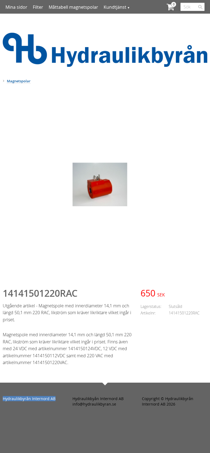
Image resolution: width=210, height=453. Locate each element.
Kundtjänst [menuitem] (115, 7)
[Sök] (200, 7)
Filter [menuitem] (38, 7)
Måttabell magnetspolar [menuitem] (73, 7)
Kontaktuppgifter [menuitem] (28, 22)
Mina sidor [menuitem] (16, 7)
